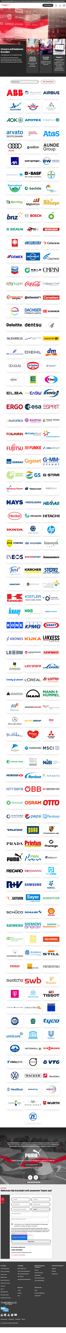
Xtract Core (4, 1274)
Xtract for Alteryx (5, 1271)
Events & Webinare (39, 1293)
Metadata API (4, 1292)
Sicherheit (17, 1319)
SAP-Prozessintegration (24, 1271)
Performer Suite (5, 1295)
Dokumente (38, 1295)
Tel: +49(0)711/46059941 (18, 1255)
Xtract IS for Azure (5, 1283)
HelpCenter (55, 1274)
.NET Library (20, 1276)
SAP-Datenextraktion (23, 1274)
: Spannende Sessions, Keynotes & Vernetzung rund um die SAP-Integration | (33, 1)
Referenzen (38, 1275)
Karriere (20, 1293)
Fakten (23, 1319)
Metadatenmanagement (24, 1279)
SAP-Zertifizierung (39, 1278)
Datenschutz (4, 1319)
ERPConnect (4, 1277)
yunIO (2, 1289)
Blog (36, 1290)
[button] (60, 5)
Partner (36, 1270)
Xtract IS (3, 1286)
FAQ (19, 1295)
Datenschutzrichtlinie (21, 1233)
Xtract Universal (5, 1268)
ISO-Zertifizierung (39, 1280)
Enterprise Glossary (6, 1297)
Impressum (11, 1319)
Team (19, 1290)
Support (54, 1268)
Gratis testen (48, 5)
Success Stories (39, 1272)
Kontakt (54, 1271)
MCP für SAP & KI (22, 1268)
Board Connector (5, 1280)
